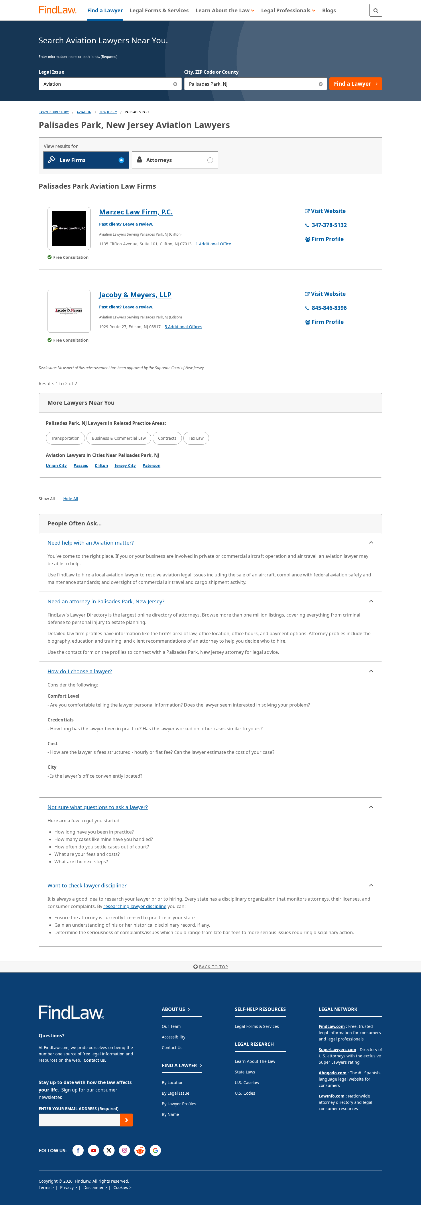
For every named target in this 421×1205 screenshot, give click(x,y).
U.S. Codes (245, 1093)
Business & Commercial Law (119, 438)
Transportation (65, 438)
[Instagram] (124, 1150)
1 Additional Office (213, 244)
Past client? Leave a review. (126, 224)
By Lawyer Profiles (179, 1103)
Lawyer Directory (54, 112)
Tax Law (196, 438)
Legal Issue (51, 72)
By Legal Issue (175, 1093)
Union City (56, 465)
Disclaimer (94, 1187)
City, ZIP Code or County (211, 72)
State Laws (245, 1072)
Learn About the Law (255, 1061)
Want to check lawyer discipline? (87, 885)
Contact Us (172, 1047)
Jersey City (125, 465)
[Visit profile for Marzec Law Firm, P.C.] (69, 228)
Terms (45, 1187)
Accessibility (173, 1037)
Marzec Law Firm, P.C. (136, 211)
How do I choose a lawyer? (80, 671)
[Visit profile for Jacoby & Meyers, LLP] (69, 311)
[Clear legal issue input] (175, 83)
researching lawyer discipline (134, 906)
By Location (173, 1082)
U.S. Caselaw (247, 1082)
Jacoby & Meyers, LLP (135, 294)
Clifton (101, 465)
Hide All (70, 498)
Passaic (81, 465)
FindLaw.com (332, 1026)
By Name (170, 1114)
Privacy (67, 1187)
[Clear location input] (320, 83)
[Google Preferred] (155, 1150)
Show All (47, 498)
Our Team (171, 1026)
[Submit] (126, 1120)
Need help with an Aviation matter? (91, 542)
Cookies (121, 1187)
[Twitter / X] (109, 1150)
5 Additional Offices (183, 326)
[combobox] (110, 83)
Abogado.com (333, 1072)
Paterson (151, 465)
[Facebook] (78, 1150)
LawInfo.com (332, 1096)
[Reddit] (139, 1150)
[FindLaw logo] (60, 10)
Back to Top (213, 966)
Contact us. (95, 1060)
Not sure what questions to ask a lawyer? (98, 807)
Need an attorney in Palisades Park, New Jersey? (106, 601)
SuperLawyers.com (337, 1049)
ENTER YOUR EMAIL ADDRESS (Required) (79, 1108)
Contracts (167, 438)
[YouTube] (93, 1150)
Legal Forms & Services (257, 1026)
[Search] (375, 10)
